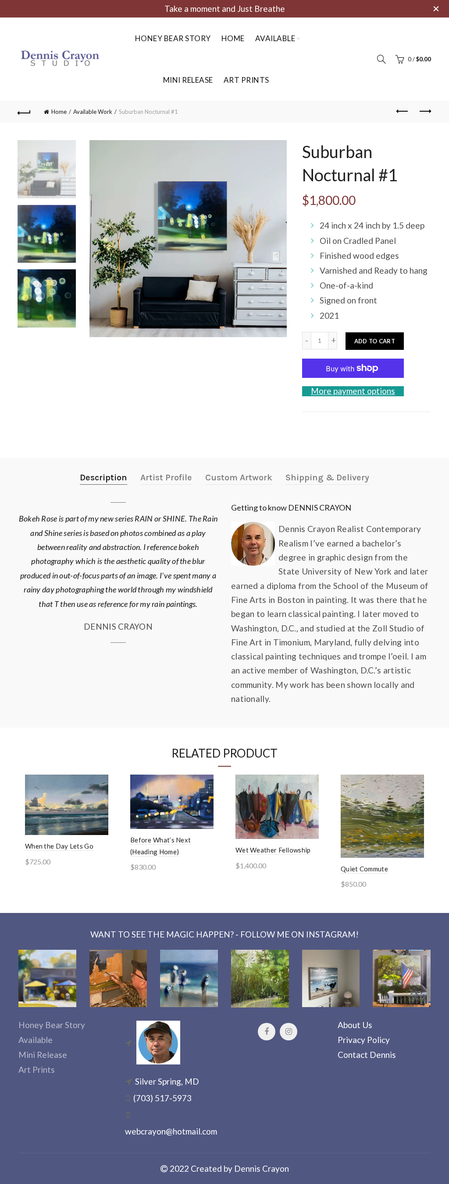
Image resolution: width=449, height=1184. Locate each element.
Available (275, 38)
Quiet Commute (364, 869)
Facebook (266, 1031)
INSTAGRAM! (332, 934)
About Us (355, 1025)
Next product (424, 111)
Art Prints (246, 80)
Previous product (402, 111)
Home (233, 38)
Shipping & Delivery (327, 477)
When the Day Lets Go (59, 846)
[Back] (25, 111)
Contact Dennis (367, 1055)
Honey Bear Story (173, 38)
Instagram (288, 1031)
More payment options (353, 391)
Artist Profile (166, 477)
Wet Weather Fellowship (273, 850)
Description (103, 477)
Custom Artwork (238, 477)
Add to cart (374, 341)
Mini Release (188, 80)
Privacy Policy (364, 1040)
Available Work (92, 111)
